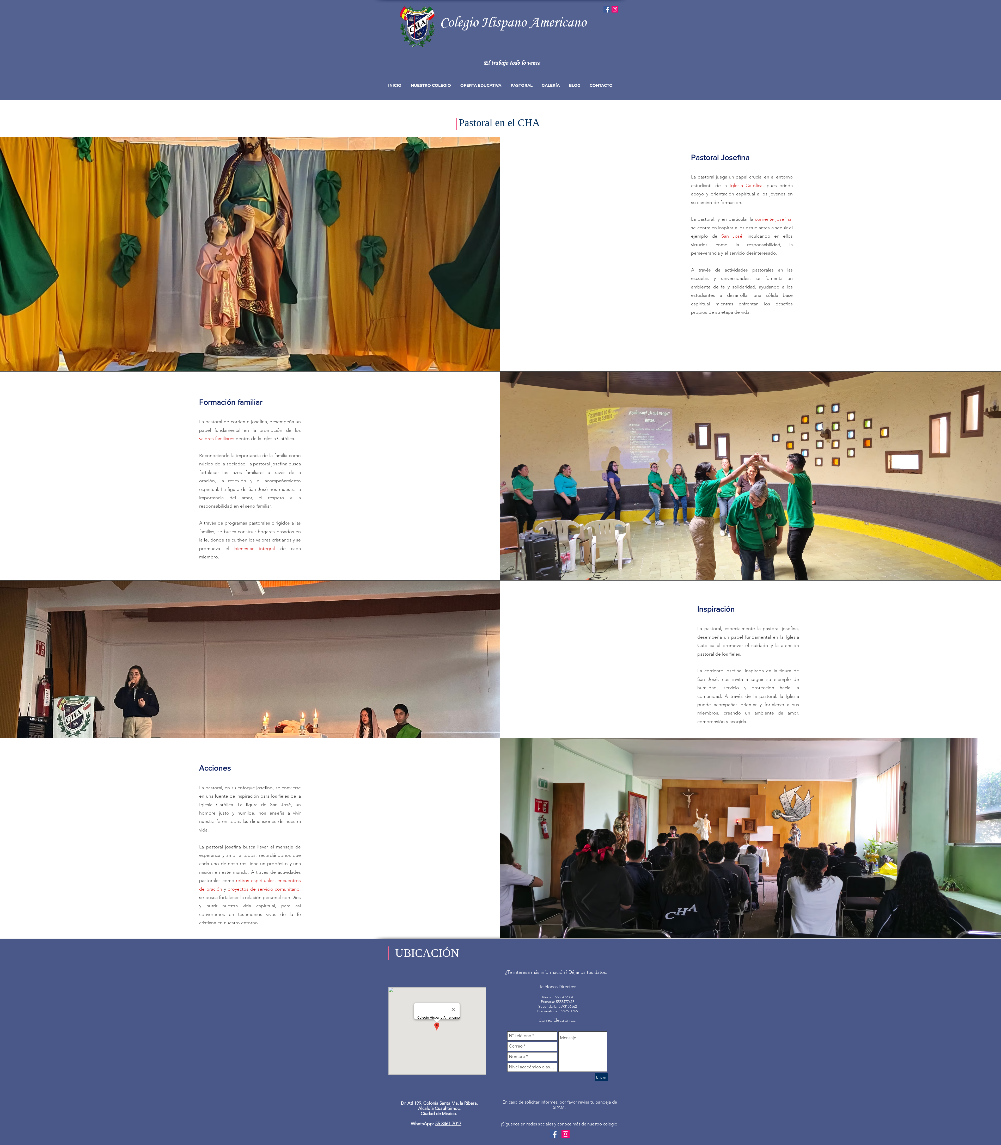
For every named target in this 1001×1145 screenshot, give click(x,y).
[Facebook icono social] (606, 9)
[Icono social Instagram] (615, 9)
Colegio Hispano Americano (513, 22)
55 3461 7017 (448, 1123)
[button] (431, 85)
